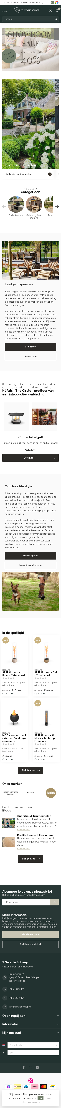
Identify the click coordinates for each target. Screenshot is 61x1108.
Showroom (31, 356)
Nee (49, 1098)
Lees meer (23, 829)
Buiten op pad (30, 555)
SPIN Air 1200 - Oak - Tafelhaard (46, 674)
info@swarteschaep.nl (20, 1006)
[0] (57, 10)
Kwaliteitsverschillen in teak (35, 835)
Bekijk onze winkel (30, 944)
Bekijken (28, 458)
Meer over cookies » (31, 1102)
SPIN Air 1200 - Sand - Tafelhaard (13, 674)
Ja (40, 1098)
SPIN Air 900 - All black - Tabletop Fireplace (44, 738)
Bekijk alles (28, 770)
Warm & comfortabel (30, 565)
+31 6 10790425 (16, 989)
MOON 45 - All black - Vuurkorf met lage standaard (14, 738)
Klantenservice (30, 934)
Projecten (30, 346)
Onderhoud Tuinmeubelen (34, 816)
